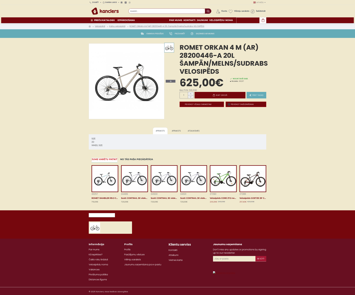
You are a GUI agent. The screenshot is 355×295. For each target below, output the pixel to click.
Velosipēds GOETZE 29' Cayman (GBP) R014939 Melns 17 (252, 198)
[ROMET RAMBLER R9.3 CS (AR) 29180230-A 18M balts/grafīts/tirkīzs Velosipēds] (105, 178)
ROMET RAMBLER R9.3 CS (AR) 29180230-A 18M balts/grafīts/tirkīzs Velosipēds (105, 198)
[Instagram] (126, 2)
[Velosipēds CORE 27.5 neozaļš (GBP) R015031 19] (223, 178)
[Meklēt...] (208, 11)
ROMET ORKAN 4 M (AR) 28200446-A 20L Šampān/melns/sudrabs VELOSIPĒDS (167, 26)
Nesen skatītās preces (102, 214)
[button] (220, 95)
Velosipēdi (100, 26)
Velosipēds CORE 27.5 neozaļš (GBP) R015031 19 (223, 198)
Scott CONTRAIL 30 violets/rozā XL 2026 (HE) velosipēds (193, 198)
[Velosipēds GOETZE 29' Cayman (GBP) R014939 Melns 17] (253, 178)
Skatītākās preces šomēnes (134, 214)
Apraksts (160, 130)
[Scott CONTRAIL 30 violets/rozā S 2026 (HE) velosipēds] (164, 178)
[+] (190, 93)
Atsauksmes (194, 130)
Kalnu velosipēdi (117, 26)
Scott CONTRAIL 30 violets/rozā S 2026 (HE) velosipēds (164, 198)
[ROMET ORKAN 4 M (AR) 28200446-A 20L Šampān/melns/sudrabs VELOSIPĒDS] (95, 227)
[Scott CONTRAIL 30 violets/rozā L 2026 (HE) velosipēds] (134, 178)
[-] (190, 96)
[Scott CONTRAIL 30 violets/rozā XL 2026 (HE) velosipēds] (193, 178)
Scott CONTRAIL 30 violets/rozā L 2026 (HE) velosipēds (134, 198)
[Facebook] (122, 2)
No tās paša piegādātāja (136, 159)
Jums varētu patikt (104, 159)
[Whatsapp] (130, 2)
